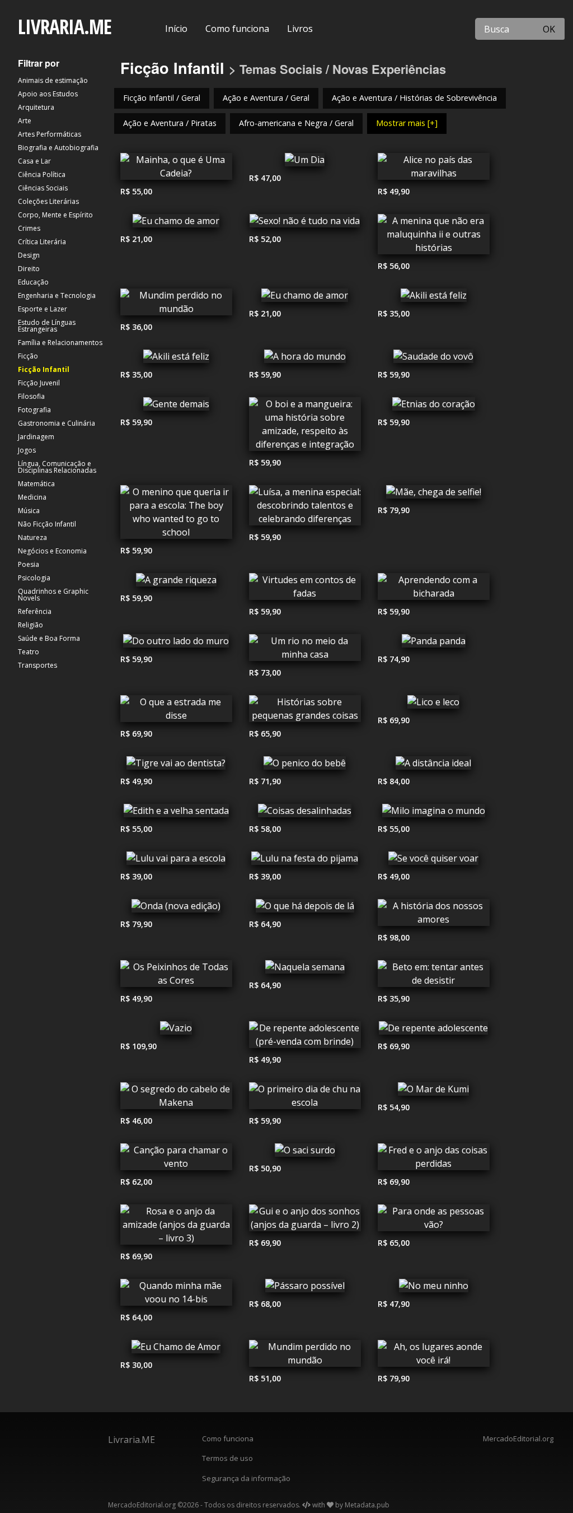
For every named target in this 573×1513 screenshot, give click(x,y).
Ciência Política (41, 174)
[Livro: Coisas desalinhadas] (305, 813)
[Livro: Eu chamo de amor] (176, 223)
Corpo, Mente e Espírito (55, 215)
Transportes (37, 665)
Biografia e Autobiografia (58, 147)
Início (176, 28)
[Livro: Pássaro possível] (305, 1288)
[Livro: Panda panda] (434, 643)
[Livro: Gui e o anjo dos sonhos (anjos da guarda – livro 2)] (305, 1220)
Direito (29, 268)
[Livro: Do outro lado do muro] (176, 643)
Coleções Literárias (48, 201)
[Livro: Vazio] (176, 1030)
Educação (33, 282)
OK (549, 29)
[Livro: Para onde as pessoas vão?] (434, 1220)
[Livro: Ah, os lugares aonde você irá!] (434, 1356)
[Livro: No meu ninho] (434, 1288)
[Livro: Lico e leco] (434, 704)
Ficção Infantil (43, 369)
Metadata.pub (367, 1505)
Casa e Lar (34, 161)
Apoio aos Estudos (48, 94)
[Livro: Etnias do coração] (434, 406)
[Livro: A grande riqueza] (176, 582)
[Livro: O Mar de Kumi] (434, 1091)
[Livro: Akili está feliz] (434, 298)
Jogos (27, 450)
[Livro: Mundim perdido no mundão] (176, 304)
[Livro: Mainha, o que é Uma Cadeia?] (176, 169)
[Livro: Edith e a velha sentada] (176, 813)
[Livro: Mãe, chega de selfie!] (434, 494)
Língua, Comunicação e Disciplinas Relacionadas (57, 467)
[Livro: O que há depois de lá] (305, 908)
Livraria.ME (131, 1439)
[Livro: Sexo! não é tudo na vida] (305, 223)
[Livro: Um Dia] (305, 162)
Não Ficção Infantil (47, 524)
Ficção (28, 356)
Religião (30, 625)
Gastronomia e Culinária (56, 423)
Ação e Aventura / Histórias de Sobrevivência (414, 97)
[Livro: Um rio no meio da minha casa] (305, 650)
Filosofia (31, 396)
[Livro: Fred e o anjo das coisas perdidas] (434, 1159)
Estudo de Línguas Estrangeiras (47, 326)
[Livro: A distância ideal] (434, 765)
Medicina (32, 497)
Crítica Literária (42, 241)
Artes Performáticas (49, 134)
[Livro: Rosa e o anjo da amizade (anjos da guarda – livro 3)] (176, 1227)
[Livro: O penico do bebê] (305, 765)
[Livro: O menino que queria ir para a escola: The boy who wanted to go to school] (176, 514)
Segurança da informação (246, 1478)
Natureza (32, 537)
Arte (24, 120)
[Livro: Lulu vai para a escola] (176, 860)
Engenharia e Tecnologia (57, 295)
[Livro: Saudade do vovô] (434, 359)
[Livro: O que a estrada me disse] (176, 711)
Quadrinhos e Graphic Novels (53, 594)
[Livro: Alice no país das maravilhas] (434, 169)
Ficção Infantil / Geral (161, 97)
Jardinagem (36, 436)
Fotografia (34, 410)
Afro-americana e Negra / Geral (296, 123)
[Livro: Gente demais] (176, 406)
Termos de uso (227, 1458)
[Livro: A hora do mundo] (305, 359)
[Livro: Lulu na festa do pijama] (305, 860)
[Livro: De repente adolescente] (434, 1030)
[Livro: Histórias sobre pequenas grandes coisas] (305, 711)
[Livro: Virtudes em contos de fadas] (305, 589)
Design (29, 255)
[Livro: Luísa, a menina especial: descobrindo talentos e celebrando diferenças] (305, 508)
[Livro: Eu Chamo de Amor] (176, 1349)
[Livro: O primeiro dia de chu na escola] (305, 1098)
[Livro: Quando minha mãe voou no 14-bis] (176, 1295)
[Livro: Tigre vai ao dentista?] (176, 765)
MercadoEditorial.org (518, 1438)
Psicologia (34, 578)
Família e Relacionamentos (60, 342)
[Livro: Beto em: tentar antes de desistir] (434, 976)
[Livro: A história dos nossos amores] (434, 915)
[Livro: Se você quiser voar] (434, 860)
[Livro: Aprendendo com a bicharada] (434, 589)
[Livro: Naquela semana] (305, 969)
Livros (300, 28)
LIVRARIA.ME (64, 26)
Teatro (28, 652)
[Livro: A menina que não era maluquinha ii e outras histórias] (434, 237)
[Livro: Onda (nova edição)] (176, 908)
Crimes (29, 228)
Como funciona (237, 28)
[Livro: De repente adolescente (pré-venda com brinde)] (305, 1037)
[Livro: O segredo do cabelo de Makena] (176, 1098)
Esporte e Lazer (42, 309)
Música (29, 510)
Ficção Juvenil (39, 383)
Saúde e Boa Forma (49, 638)
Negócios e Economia (52, 551)
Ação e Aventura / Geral (266, 97)
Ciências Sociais (43, 188)
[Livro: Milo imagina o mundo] (434, 813)
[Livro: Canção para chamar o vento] (176, 1159)
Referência (34, 611)
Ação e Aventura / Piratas (170, 123)
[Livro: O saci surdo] (305, 1152)
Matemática (36, 483)
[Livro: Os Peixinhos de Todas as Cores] (176, 976)
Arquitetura (36, 107)
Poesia (28, 564)
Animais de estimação (53, 80)
